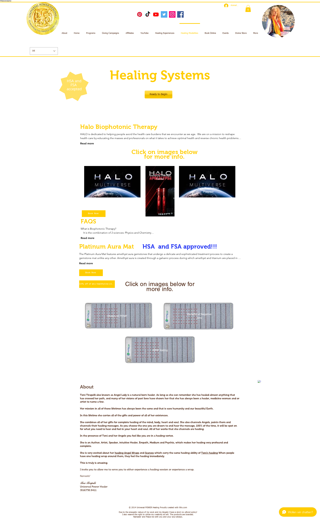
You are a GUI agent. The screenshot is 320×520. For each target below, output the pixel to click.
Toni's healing (209, 452)
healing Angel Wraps (127, 452)
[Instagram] (172, 14)
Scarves (149, 452)
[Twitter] (164, 14)
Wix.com (183, 508)
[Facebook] (180, 14)
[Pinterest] (139, 14)
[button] (248, 8)
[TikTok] (147, 14)
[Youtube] (156, 14)
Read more (87, 143)
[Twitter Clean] (254, 380)
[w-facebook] (259, 381)
